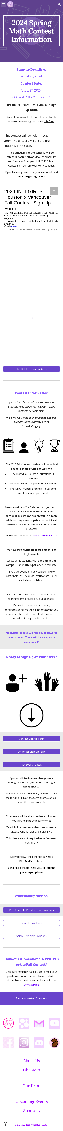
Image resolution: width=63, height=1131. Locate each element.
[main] (31, 30)
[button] (3, 4)
